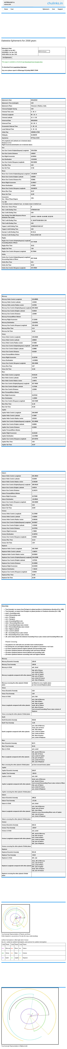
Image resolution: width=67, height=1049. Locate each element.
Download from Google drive (33, 62)
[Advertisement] (33, 25)
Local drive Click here (20, 67)
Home (6, 9)
